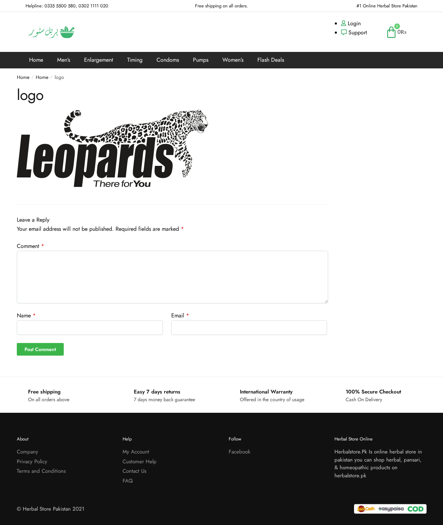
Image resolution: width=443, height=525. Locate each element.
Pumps (200, 60)
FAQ (128, 481)
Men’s (63, 60)
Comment (30, 246)
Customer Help (140, 461)
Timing (135, 60)
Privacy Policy (32, 461)
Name (26, 315)
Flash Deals (270, 60)
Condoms (168, 60)
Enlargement (98, 60)
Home (36, 60)
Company (27, 452)
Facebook (239, 452)
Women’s (232, 60)
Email (180, 315)
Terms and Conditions (41, 471)
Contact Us (134, 471)
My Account (136, 452)
